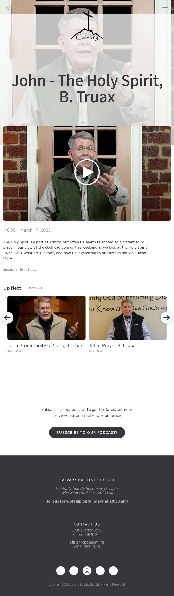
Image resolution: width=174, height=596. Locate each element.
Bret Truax (28, 270)
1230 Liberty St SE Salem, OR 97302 (87, 532)
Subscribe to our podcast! (87, 432)
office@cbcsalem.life (87, 542)
